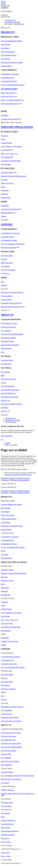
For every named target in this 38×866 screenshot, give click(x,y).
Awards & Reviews (7, 824)
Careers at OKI (6, 754)
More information (7, 436)
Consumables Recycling (9, 81)
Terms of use (5, 838)
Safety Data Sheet (7, 263)
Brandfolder (5, 206)
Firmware (4, 259)
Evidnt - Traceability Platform (11, 100)
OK (2, 439)
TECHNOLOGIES (9, 89)
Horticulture (5, 190)
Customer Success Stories (9, 119)
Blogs (3, 375)
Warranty (4, 285)
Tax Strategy (5, 783)
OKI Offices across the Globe (11, 743)
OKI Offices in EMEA (8, 338)
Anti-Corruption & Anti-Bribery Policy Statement (17, 776)
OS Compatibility (7, 296)
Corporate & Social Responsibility (12, 334)
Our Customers (6, 330)
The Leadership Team (8, 740)
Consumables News (7, 78)
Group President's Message (10, 390)
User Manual (5, 266)
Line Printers (5, 48)
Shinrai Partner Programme (10, 345)
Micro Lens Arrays (7, 96)
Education (4, 180)
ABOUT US (7, 314)
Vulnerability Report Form (9, 303)
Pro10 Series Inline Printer (9, 104)
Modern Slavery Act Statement (11, 779)
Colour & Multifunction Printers (11, 41)
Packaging (4, 136)
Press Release (5, 372)
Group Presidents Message (10, 831)
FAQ (2, 282)
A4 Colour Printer (7, 157)
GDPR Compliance (7, 790)
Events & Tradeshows (8, 820)
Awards (3, 383)
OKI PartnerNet (6, 348)
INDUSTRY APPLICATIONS (17, 127)
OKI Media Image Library (9, 397)
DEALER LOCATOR (12, 22)
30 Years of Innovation (8, 327)
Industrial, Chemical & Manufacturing (13, 176)
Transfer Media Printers (8, 55)
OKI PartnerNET (6, 558)
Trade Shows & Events (8, 379)
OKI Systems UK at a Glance (11, 733)
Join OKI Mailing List (8, 393)
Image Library (5, 827)
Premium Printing (7, 213)
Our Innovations (6, 364)
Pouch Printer (5, 150)
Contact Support (6, 299)
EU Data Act (5, 273)
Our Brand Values (7, 360)
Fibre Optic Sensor (7, 93)
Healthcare (4, 194)
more (2, 352)
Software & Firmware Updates (11, 307)
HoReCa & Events (7, 183)
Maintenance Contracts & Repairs (12, 292)
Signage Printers (6, 66)
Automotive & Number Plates (11, 161)
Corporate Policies (7, 772)
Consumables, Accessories (9, 74)
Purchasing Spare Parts (8, 247)
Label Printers (5, 59)
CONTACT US (10, 20)
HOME (7, 443)
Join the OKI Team (7, 341)
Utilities (3, 216)
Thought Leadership (7, 386)
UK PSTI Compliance (8, 270)
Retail (3, 187)
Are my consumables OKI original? (13, 85)
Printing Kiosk (6, 197)
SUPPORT (7, 224)
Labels (3, 139)
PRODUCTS (8, 32)
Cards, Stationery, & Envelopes (11, 146)
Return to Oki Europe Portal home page (18, 475)
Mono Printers (5, 44)
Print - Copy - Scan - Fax (9, 153)
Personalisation (6, 164)
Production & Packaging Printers (12, 62)
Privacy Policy (6, 842)
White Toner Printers (8, 52)
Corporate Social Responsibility (11, 747)
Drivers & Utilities (7, 255)
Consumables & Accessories (11, 233)
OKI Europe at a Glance (9, 323)
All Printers (4, 115)
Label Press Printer (7, 172)
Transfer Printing (6, 143)
